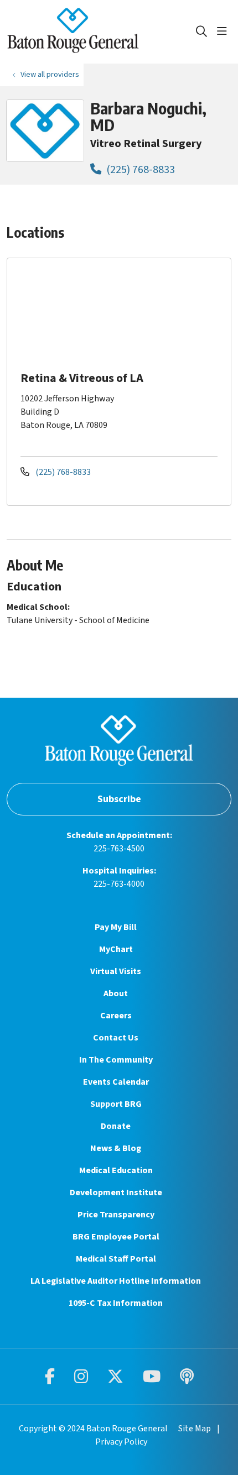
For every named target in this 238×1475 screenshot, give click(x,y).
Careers (116, 1016)
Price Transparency (115, 1215)
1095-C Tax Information (116, 1303)
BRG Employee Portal (116, 1237)
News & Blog (115, 1148)
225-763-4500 (119, 849)
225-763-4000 (119, 884)
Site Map (194, 1428)
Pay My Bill (116, 927)
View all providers (49, 74)
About (116, 993)
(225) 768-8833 (139, 169)
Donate (116, 1126)
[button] (224, 31)
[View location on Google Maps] (128, 312)
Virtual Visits (115, 971)
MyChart (116, 949)
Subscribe (119, 799)
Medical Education (116, 1170)
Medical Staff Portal (116, 1259)
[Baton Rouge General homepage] (101, 32)
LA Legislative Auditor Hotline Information (115, 1281)
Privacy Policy (121, 1442)
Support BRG (116, 1104)
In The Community (116, 1060)
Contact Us (115, 1038)
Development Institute (116, 1192)
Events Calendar (116, 1082)
